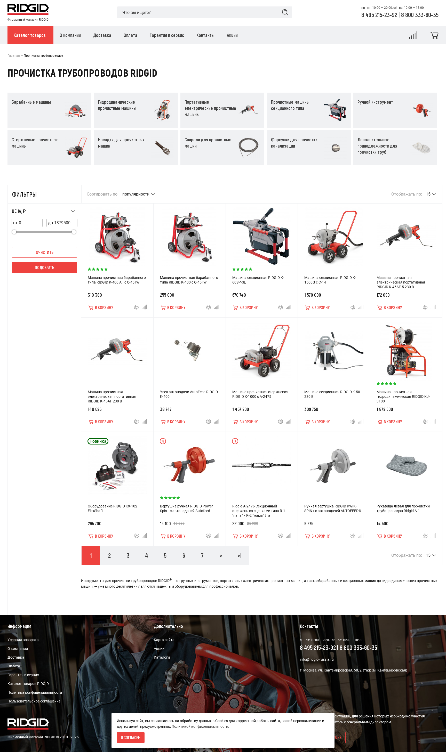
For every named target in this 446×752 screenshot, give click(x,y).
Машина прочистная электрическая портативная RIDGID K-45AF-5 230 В (401, 282)
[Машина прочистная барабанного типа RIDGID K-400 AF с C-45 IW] (117, 234)
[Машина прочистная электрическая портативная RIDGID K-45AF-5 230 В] (406, 234)
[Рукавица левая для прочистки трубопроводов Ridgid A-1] (406, 463)
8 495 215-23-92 (380, 14)
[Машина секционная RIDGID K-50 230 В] (334, 348)
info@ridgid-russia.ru (317, 659)
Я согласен (130, 737)
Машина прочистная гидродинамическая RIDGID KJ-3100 (403, 396)
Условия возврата (23, 640)
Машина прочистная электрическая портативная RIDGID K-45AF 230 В (112, 396)
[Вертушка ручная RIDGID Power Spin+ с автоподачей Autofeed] (189, 463)
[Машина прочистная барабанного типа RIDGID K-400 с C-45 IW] (189, 234)
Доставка (15, 657)
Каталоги (162, 657)
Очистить (44, 252)
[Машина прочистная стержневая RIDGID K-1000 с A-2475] (261, 348)
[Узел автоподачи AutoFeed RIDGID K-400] (189, 348)
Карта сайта (164, 640)
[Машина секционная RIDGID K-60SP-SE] (261, 234)
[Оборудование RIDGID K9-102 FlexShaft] (117, 463)
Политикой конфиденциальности (200, 726)
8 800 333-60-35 (420, 14)
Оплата (13, 666)
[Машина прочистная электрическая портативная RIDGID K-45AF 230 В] (117, 348)
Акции (159, 648)
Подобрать (44, 267)
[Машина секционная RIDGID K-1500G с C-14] (334, 234)
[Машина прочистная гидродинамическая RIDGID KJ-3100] (406, 348)
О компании (17, 648)
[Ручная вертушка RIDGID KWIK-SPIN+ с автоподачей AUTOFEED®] (334, 463)
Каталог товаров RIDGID (28, 684)
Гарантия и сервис (23, 675)
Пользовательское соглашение (33, 701)
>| (239, 555)
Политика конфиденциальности (34, 692)
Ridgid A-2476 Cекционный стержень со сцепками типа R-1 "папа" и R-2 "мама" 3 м (258, 510)
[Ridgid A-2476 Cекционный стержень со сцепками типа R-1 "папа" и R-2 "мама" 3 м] (261, 463)
